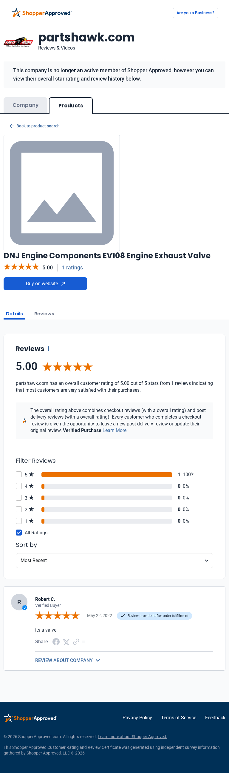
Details (14, 313)
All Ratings (36, 533)
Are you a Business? (195, 12)
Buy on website (42, 283)
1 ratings (72, 267)
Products (70, 105)
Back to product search (38, 126)
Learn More (114, 430)
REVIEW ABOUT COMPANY (64, 660)
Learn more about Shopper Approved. (132, 736)
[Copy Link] (76, 641)
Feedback (215, 717)
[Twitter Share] (66, 641)
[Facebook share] (56, 641)
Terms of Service (178, 717)
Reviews (44, 313)
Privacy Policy (137, 717)
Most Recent (34, 560)
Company (25, 105)
